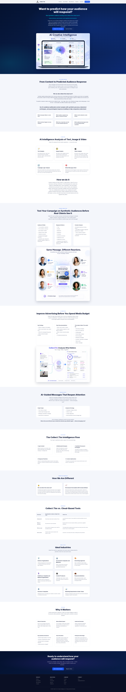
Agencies (51, 682)
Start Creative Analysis (58, 668)
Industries (81, 1)
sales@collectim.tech (81, 680)
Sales (65, 680)
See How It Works (69, 28)
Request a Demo (69, 668)
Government (52, 680)
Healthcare (52, 683)
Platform (60, 1)
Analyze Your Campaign (58, 28)
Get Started (87, 1)
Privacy (65, 682)
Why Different (71, 1)
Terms (65, 683)
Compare (76, 1)
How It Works (65, 1)
